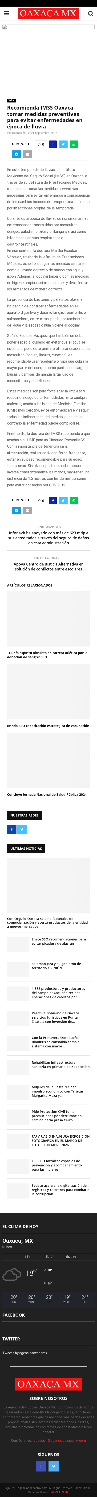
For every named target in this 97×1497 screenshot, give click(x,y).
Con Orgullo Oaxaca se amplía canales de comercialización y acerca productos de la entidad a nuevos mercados (47, 922)
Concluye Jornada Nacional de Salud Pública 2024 (47, 794)
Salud (11, 100)
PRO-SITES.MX (59, 1492)
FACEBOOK (13, 1315)
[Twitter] (53, 1466)
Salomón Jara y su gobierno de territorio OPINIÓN (56, 965)
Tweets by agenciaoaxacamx (24, 1353)
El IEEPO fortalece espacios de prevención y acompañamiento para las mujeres (57, 1165)
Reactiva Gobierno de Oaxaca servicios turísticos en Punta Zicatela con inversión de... (55, 1017)
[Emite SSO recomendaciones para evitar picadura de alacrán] (18, 944)
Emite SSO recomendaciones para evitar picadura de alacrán (59, 941)
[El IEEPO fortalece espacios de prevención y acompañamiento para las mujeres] (18, 1166)
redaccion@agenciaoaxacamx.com (59, 1440)
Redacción (19, 133)
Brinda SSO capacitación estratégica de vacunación (48, 725)
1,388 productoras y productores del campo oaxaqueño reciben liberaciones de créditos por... (58, 992)
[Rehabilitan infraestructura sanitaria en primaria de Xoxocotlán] (18, 1067)
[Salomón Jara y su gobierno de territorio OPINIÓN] (18, 969)
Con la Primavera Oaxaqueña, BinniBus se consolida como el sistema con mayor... (56, 1041)
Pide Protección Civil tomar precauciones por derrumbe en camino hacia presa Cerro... (57, 1115)
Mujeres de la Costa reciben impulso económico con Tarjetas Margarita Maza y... (58, 1091)
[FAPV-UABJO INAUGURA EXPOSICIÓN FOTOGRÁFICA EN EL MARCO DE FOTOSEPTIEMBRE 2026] (18, 1141)
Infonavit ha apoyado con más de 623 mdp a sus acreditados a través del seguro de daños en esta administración (48, 538)
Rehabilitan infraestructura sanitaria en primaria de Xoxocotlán (61, 1064)
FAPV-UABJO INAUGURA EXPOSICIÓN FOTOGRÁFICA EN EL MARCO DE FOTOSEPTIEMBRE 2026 (61, 1140)
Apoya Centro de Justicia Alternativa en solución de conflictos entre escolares (49, 566)
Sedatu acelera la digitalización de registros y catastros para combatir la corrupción (60, 1189)
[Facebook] (41, 1466)
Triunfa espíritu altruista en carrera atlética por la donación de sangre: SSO (47, 655)
